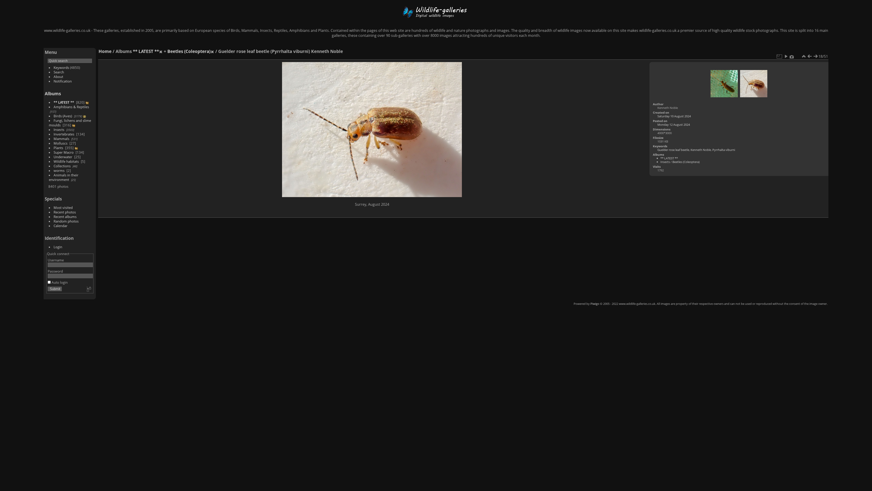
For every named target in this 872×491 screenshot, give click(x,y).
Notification (63, 81)
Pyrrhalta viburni (723, 150)
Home (105, 51)
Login (58, 247)
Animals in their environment (63, 177)
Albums (53, 93)
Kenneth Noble (701, 150)
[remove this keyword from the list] (161, 51)
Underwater (63, 157)
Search (59, 72)
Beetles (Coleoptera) (189, 51)
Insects (59, 129)
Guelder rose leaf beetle (673, 150)
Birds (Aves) (63, 116)
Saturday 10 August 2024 (674, 116)
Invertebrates (64, 134)
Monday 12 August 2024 (673, 125)
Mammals (61, 138)
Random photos (66, 221)
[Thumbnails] (804, 56)
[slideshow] (786, 56)
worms (59, 170)
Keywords (61, 67)
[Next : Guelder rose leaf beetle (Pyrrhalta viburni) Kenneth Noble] (815, 56)
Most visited (63, 207)
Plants (58, 147)
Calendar (60, 225)
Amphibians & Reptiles (71, 107)
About (58, 76)
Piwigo (594, 304)
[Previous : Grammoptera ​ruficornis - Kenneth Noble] (810, 56)
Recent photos (65, 212)
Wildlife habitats (66, 161)
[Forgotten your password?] (89, 289)
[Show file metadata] (792, 56)
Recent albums (65, 216)
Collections (62, 166)
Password (55, 271)
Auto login (59, 282)
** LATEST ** (64, 102)
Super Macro (64, 152)
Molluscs (60, 143)
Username (56, 260)
